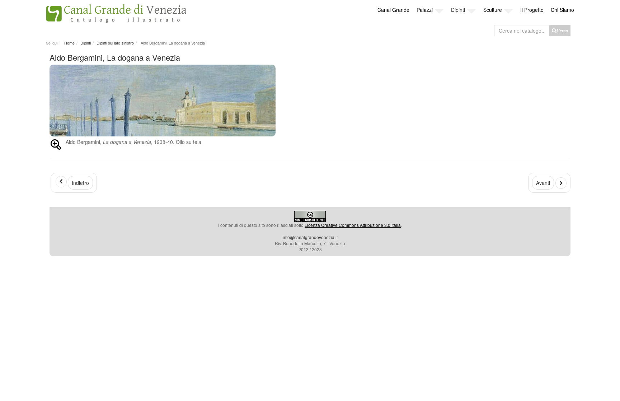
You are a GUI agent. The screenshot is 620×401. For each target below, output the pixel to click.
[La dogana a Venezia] (310, 100)
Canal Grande (393, 9)
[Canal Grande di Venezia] (116, 11)
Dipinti (458, 9)
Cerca (562, 30)
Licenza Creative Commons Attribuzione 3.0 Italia (353, 225)
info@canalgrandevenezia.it (310, 237)
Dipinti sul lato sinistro (115, 43)
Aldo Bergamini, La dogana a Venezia (115, 57)
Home (69, 43)
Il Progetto (532, 9)
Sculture (492, 9)
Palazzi (425, 9)
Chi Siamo (562, 9)
